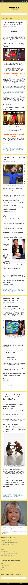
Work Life (3, 569)
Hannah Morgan (10, 149)
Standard (16, 583)
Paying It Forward (10, 496)
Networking (5, 150)
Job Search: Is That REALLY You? (14, 158)
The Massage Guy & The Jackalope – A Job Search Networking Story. (13, 397)
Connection (17, 148)
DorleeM (13, 290)
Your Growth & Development (6, 571)
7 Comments (11, 400)
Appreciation (15, 494)
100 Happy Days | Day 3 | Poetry (7, 547)
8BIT (21, 583)
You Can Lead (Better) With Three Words (9, 542)
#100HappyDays (4, 563)
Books (14, 289)
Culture (16, 385)
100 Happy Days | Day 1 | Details (7, 551)
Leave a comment (13, 26)
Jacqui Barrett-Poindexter (16, 386)
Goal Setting (14, 495)
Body (18, 494)
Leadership (3, 567)
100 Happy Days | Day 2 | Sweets (7, 549)
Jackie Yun (14, 7)
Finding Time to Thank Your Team (7, 544)
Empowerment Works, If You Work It (8, 557)
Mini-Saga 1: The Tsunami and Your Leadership (10, 553)
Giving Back (9, 495)
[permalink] (24, 151)
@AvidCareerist (17, 90)
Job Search (15, 149)
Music (22, 149)
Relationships (9, 150)
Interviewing (21, 290)
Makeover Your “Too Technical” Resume (11, 299)
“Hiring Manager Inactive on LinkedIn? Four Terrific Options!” (13, 93)
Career (14, 148)
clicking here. (8, 104)
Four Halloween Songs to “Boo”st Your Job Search (13, 23)
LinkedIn (19, 149)
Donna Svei (11, 90)
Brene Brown (17, 289)
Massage (22, 495)
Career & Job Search (7, 148)
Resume (13, 150)
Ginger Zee (17, 290)
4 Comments (12, 161)
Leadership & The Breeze (6, 540)
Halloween (4, 149)
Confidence (5, 290)
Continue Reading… (6, 143)
